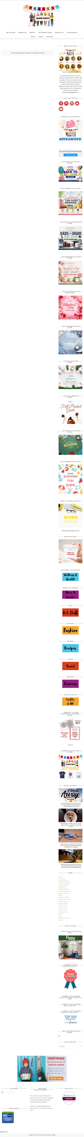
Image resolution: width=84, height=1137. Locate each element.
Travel (60, 916)
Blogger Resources (64, 889)
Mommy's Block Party (37, 1135)
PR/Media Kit (62, 887)
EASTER (61, 920)
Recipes (61, 895)
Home (60, 876)
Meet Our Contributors (65, 883)
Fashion (61, 914)
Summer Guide (62, 910)
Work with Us (62, 878)
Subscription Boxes (64, 912)
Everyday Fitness (63, 901)
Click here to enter (70, 155)
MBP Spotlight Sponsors (65, 891)
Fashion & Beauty (63, 903)
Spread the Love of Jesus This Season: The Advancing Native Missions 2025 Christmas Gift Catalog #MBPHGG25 (71, 866)
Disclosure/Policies (64, 885)
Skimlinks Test (4, 1132)
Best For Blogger (52, 1135)
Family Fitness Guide (64, 918)
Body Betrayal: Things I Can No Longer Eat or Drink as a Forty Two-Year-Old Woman (71, 825)
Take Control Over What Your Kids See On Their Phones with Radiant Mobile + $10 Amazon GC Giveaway (71, 845)
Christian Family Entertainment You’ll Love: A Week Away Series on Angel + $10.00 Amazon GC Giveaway (71, 805)
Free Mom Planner (63, 897)
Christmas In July (63, 907)
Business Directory (64, 893)
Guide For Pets (62, 905)
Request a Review (63, 881)
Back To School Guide (64, 899)
